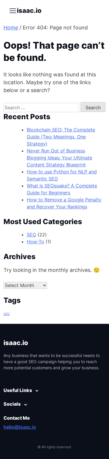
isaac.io (29, 10)
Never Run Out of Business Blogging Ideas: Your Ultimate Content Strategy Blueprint (59, 158)
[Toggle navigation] (12, 11)
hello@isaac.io (19, 427)
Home (10, 27)
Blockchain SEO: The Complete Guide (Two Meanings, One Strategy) (61, 137)
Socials (12, 404)
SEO (31, 235)
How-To (35, 242)
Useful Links (17, 390)
